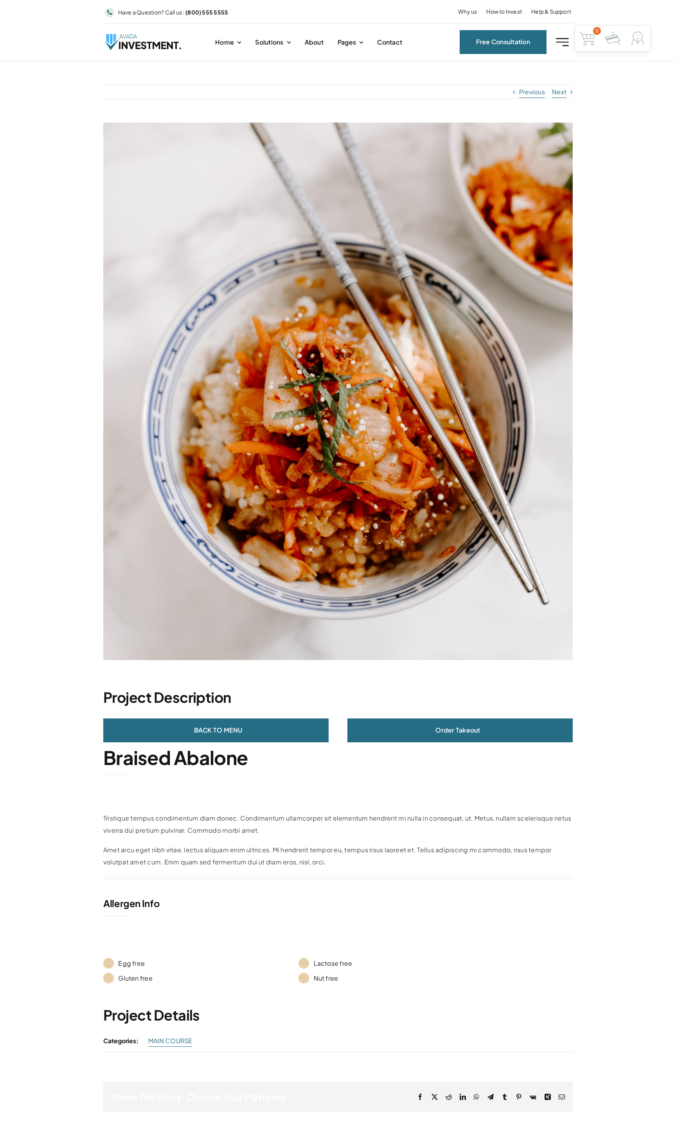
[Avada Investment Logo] (143, 37)
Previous (532, 92)
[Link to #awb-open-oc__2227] (562, 42)
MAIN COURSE (170, 1041)
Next (559, 92)
